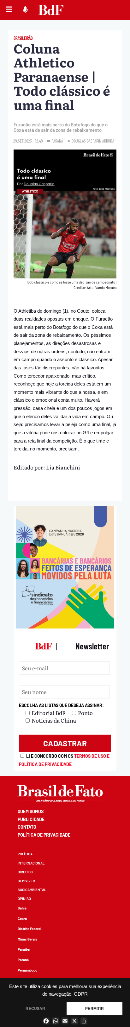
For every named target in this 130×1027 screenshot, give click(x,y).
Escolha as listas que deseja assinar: (61, 705)
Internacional (31, 863)
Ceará (22, 918)
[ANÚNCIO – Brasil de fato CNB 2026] (65, 626)
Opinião (24, 898)
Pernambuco (27, 970)
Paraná (23, 960)
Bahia (22, 908)
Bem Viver (26, 881)
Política (25, 854)
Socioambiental (32, 890)
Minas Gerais (28, 939)
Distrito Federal (29, 929)
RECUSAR (35, 1008)
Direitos (25, 872)
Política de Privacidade (44, 835)
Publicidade (31, 819)
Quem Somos (31, 811)
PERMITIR (94, 1008)
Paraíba (24, 949)
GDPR (81, 994)
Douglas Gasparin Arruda (93, 141)
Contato (27, 827)
